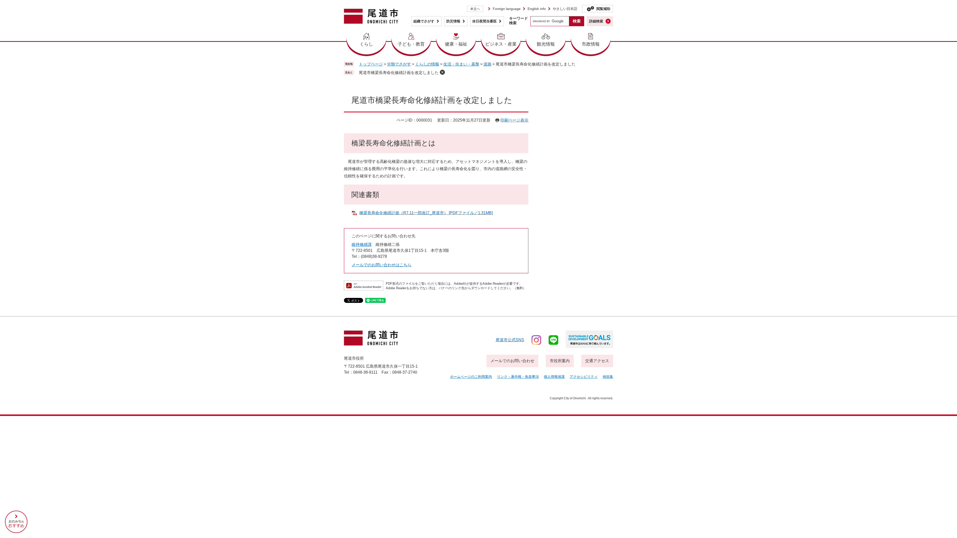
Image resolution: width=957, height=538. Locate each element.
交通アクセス (597, 361)
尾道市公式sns (510, 340)
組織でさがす (423, 21)
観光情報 (546, 44)
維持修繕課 (362, 244)
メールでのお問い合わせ (512, 361)
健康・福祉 (456, 44)
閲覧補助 (603, 9)
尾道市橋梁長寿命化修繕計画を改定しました (399, 72)
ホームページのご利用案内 (471, 377)
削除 (442, 72)
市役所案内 (560, 361)
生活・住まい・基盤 (461, 64)
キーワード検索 (518, 20)
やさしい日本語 (565, 9)
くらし (366, 44)
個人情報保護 (554, 377)
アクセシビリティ (584, 377)
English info (537, 9)
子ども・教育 (411, 44)
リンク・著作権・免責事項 (518, 377)
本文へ (475, 9)
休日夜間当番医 (484, 21)
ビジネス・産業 (501, 44)
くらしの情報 (427, 64)
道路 (487, 64)
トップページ (371, 64)
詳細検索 (596, 21)
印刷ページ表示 (514, 120)
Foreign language (507, 9)
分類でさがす (399, 64)
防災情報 (453, 21)
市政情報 (591, 44)
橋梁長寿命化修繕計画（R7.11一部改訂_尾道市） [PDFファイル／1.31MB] (426, 213)
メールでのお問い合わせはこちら (381, 265)
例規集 (608, 377)
